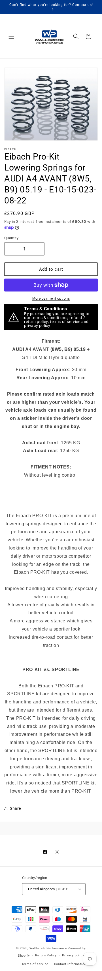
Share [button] (15, 808)
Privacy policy (73, 955)
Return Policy (45, 955)
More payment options (51, 299)
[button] (11, 36)
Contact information (70, 964)
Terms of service (35, 964)
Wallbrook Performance (48, 948)
